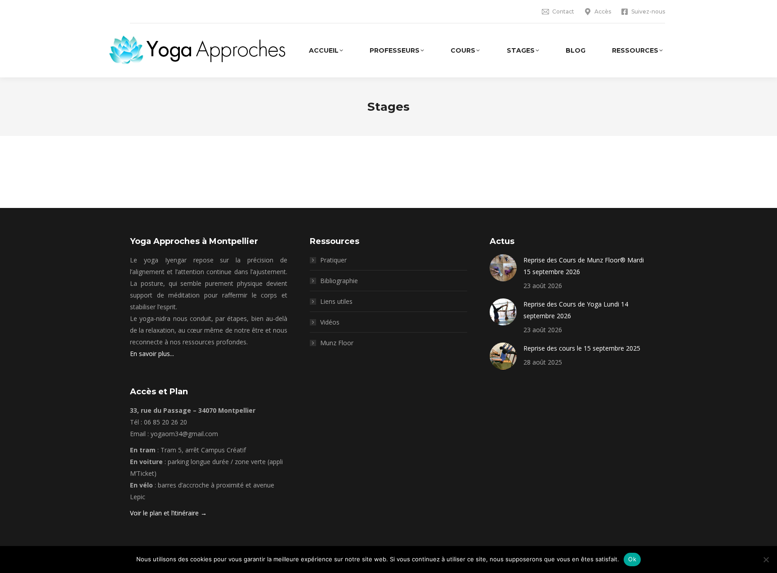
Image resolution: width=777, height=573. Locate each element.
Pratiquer (333, 260)
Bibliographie (339, 280)
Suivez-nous (648, 11)
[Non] (765, 559)
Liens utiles (336, 301)
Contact (563, 11)
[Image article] (503, 267)
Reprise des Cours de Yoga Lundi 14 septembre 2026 (575, 310)
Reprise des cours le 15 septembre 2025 (581, 348)
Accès (602, 11)
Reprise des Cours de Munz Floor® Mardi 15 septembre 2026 (583, 266)
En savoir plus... (152, 353)
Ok (632, 559)
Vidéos (329, 322)
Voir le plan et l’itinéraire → (168, 513)
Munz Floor (336, 342)
